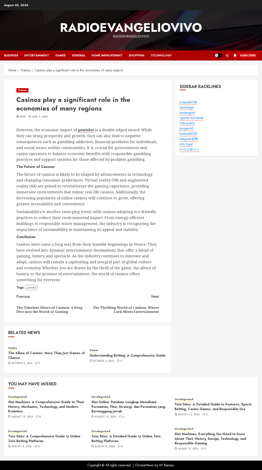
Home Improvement (107, 55)
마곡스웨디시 (189, 149)
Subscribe (248, 55)
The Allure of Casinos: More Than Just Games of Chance (46, 355)
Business (11, 55)
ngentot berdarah (191, 118)
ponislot (31, 287)
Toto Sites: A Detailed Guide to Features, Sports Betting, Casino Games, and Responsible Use (213, 406)
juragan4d (186, 128)
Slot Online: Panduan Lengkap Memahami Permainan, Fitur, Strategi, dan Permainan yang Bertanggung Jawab (128, 407)
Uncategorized (17, 397)
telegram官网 (189, 139)
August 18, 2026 (22, 417)
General (78, 55)
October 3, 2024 (103, 361)
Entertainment (36, 55)
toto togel (186, 144)
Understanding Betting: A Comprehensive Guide (128, 355)
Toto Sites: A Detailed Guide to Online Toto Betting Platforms (126, 438)
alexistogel (187, 107)
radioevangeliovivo (131, 28)
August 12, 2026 (105, 417)
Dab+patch (187, 123)
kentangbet (187, 112)
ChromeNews (144, 465)
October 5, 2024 (22, 363)
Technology (161, 55)
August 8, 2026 (22, 446)
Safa (23, 117)
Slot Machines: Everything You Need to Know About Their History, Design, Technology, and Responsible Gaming (210, 439)
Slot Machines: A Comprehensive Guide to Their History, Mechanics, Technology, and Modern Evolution (46, 407)
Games (60, 55)
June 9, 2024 (40, 117)
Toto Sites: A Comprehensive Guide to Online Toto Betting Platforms (44, 438)
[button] (227, 55)
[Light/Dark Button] (219, 55)
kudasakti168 (188, 102)
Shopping (137, 55)
